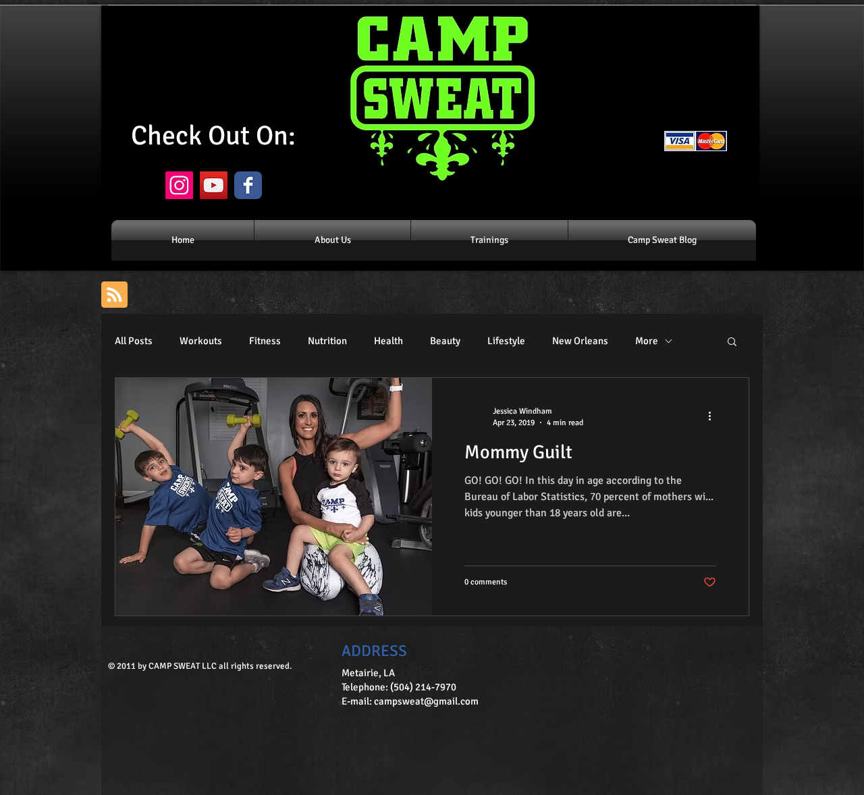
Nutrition (327, 341)
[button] (732, 342)
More (646, 341)
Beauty (445, 341)
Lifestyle (506, 341)
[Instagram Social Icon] (179, 185)
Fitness (265, 341)
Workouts (201, 341)
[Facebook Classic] (248, 185)
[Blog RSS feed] (114, 295)
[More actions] (714, 416)
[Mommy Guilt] (273, 496)
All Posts (134, 341)
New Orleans (580, 341)
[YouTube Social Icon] (213, 185)
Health (388, 341)
